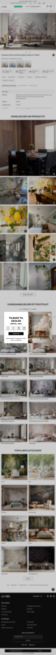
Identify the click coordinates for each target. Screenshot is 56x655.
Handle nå (16, 333)
